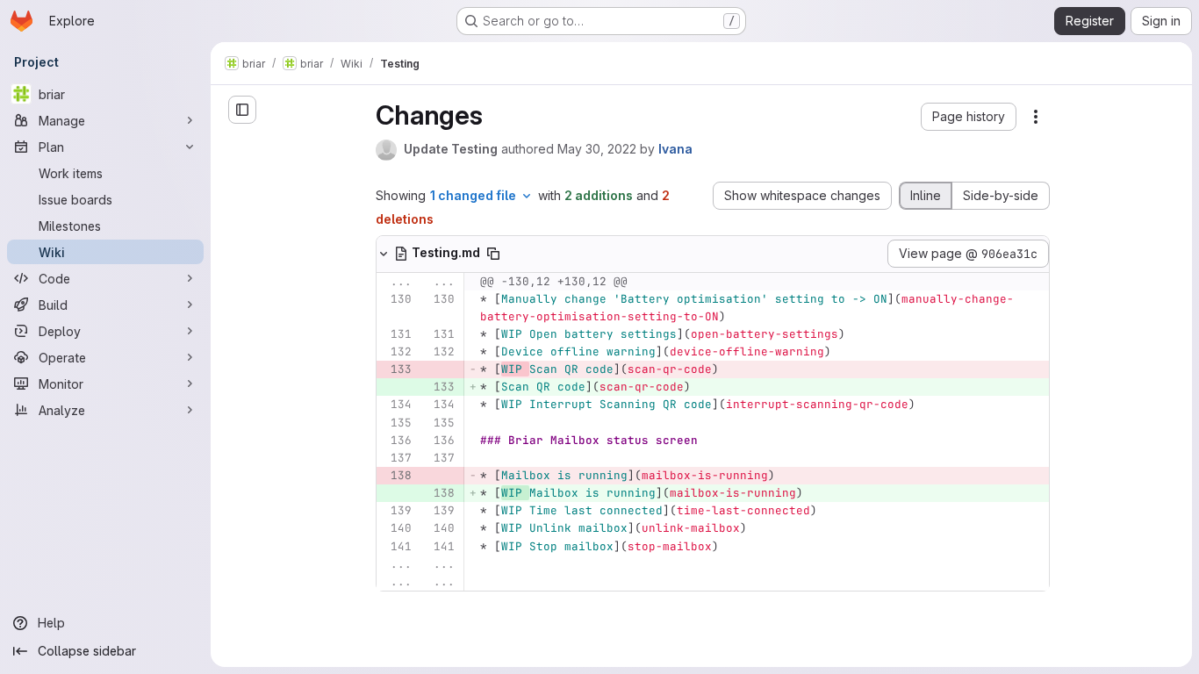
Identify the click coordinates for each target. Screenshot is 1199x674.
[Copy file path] (493, 253)
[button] (968, 117)
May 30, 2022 (596, 148)
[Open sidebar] (242, 110)
